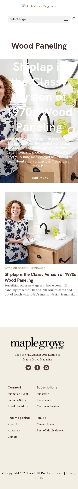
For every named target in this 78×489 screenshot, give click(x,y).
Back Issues (44, 400)
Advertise (14, 430)
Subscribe (43, 394)
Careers (13, 436)
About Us (14, 424)
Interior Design (16, 268)
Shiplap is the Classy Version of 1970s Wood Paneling (39, 97)
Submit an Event (18, 394)
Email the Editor (18, 406)
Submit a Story (17, 400)
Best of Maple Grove (50, 430)
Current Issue (45, 424)
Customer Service (48, 406)
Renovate (38, 268)
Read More (39, 178)
